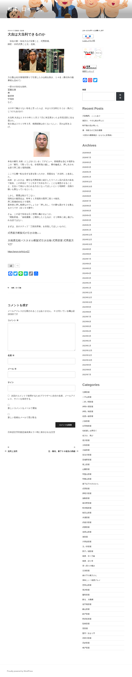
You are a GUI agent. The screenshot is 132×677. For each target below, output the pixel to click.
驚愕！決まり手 (88, 633)
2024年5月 (86, 268)
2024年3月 (86, 278)
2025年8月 (86, 196)
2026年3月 (86, 167)
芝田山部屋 (86, 585)
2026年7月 (86, 157)
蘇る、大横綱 (87, 599)
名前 (11, 355)
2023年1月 (86, 346)
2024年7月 (86, 259)
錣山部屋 (86, 609)
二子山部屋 (86, 397)
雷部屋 (85, 628)
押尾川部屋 (86, 493)
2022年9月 (86, 365)
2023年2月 (86, 341)
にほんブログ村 (88, 41)
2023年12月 (87, 292)
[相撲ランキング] (89, 68)
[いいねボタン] (11, 266)
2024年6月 (86, 264)
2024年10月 (87, 244)
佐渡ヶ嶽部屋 (87, 416)
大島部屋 (86, 445)
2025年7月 (86, 201)
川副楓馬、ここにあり (91, 116)
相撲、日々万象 (16, 288)
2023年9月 (86, 307)
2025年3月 (86, 220)
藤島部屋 (86, 595)
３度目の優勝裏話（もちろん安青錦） (97, 135)
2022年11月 (87, 355)
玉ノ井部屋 (86, 546)
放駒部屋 (86, 498)
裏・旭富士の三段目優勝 (92, 130)
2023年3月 (86, 336)
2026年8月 (86, 153)
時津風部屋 (86, 508)
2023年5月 (86, 326)
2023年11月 (87, 297)
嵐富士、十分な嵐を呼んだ (93, 121)
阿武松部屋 (86, 619)
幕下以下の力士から (90, 484)
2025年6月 (86, 206)
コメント (13, 320)
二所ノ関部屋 (87, 402)
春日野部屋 (86, 503)
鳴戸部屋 (86, 648)
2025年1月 (86, 230)
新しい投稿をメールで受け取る (22, 417)
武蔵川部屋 (86, 522)
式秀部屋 (86, 489)
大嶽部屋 (86, 450)
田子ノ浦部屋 (87, 551)
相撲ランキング (88, 71)
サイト (11, 382)
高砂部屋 (86, 643)
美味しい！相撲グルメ (91, 580)
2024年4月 (86, 273)
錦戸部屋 (86, 614)
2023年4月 (86, 331)
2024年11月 (87, 239)
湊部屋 (85, 537)
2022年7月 (86, 375)
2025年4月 (86, 215)
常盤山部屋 (86, 474)
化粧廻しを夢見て (89, 431)
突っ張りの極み (88, 566)
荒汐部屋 (86, 590)
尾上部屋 (86, 464)
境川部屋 (86, 440)
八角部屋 (86, 421)
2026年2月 (86, 172)
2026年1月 (86, 177)
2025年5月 (86, 211)
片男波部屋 (86, 542)
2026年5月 (86, 162)
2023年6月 (86, 322)
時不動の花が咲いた (90, 125)
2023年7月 (86, 317)
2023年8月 (86, 312)
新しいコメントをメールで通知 (22, 408)
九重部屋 (86, 392)
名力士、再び (87, 436)
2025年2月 (86, 225)
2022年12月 (87, 350)
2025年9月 (86, 191)
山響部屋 (86, 469)
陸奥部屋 (86, 624)
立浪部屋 (86, 571)
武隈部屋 (86, 527)
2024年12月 (87, 235)
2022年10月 (87, 360)
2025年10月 (87, 186)
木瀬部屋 (86, 517)
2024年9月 (86, 249)
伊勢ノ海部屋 (87, 411)
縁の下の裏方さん (89, 575)
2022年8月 (86, 370)
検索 (84, 90)
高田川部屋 (86, 638)
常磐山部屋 (86, 479)
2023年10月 (87, 302)
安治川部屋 (86, 455)
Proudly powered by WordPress (20, 671)
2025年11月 (87, 182)
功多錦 (22, 30)
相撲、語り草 (87, 561)
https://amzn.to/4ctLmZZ (19, 251)
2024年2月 (86, 283)
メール (12, 369)
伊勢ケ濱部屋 (87, 407)
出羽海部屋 (86, 426)
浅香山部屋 (86, 532)
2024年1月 (86, 288)
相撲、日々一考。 (26, 9)
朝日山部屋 (86, 513)
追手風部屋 (86, 604)
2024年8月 (86, 254)
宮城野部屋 (86, 460)
